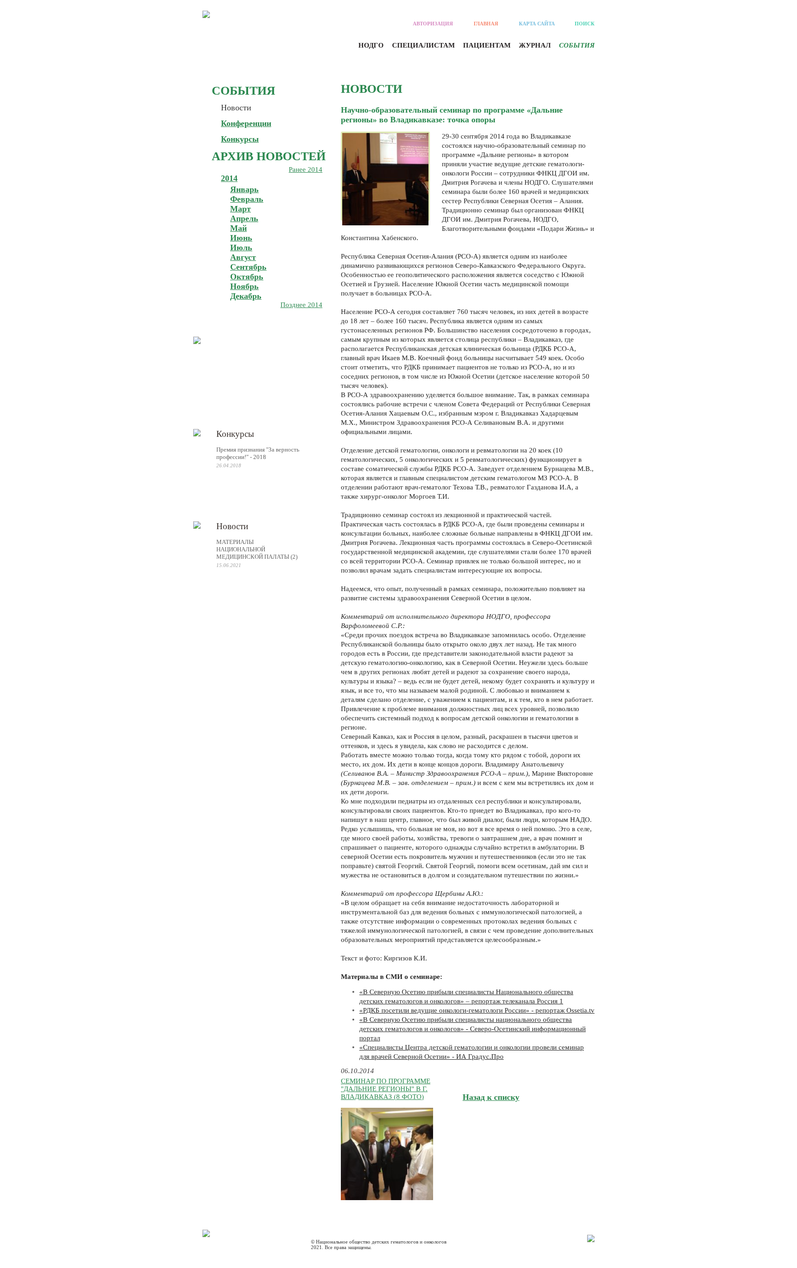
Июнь (241, 237)
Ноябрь (244, 286)
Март (240, 208)
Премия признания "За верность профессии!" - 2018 (257, 453)
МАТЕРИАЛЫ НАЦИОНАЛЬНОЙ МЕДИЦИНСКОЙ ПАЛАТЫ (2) (256, 549)
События (577, 45)
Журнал (535, 45)
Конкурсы (240, 139)
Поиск (585, 23)
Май (238, 228)
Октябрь (246, 276)
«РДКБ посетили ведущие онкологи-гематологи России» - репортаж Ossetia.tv (477, 1010)
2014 (229, 178)
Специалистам (423, 45)
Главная (486, 23)
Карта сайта (537, 23)
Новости (236, 107)
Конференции (246, 123)
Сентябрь (248, 267)
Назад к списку (491, 1097)
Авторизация (433, 23)
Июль (241, 247)
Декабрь (246, 296)
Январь (244, 189)
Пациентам (487, 45)
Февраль (246, 199)
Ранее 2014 (305, 169)
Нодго (371, 45)
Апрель (244, 218)
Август (243, 257)
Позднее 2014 (301, 304)
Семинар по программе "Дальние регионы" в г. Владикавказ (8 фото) (385, 1088)
